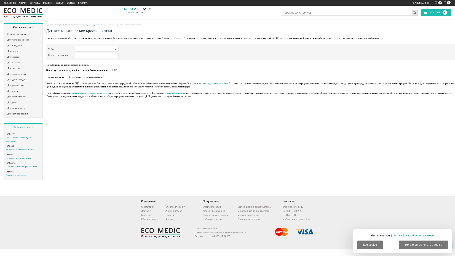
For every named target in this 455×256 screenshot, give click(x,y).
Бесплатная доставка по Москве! (20, 149)
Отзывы (71, 3)
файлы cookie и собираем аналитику (412, 235)
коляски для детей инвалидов (215, 83)
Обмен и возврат (150, 219)
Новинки (169, 215)
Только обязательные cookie (423, 244)
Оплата (22, 3)
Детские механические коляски (129, 25)
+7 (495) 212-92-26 (292, 211)
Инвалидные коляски (248, 219)
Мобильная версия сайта (296, 219)
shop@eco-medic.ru (293, 207)
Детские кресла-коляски (103, 25)
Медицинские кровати (249, 215)
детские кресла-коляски (174, 93)
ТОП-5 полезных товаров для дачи (21, 166)
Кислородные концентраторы (253, 211)
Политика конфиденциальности (231, 232)
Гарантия (146, 215)
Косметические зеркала (216, 215)
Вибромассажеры (212, 219)
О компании (10, 3)
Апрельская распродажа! (17, 175)
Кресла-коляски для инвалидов (77, 25)
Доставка (35, 3)
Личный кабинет (421, 3)
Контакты (83, 3)
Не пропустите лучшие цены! (18, 158)
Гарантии (47, 3)
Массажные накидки (214, 211)
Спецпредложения (175, 207)
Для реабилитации (54, 25)
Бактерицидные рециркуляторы (254, 207)
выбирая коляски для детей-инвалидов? (89, 93)
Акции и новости (23, 127)
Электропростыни (212, 207)
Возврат (59, 3)
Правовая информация (205, 232)
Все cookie (370, 244)
